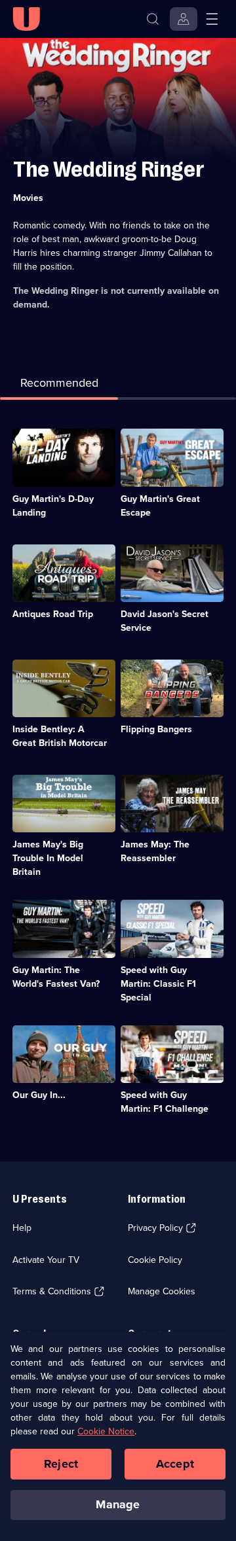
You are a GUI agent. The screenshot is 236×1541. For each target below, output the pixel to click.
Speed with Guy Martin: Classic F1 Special (158, 983)
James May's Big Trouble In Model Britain (47, 858)
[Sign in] (183, 19)
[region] (118, 1436)
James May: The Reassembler (155, 851)
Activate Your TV (45, 1260)
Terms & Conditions (51, 1291)
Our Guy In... (39, 1095)
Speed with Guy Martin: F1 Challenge (164, 1102)
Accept (175, 1463)
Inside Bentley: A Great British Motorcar (59, 736)
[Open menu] (212, 19)
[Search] (153, 19)
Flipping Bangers (156, 729)
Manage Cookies (161, 1291)
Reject (61, 1463)
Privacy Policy (155, 1228)
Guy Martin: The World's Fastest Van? (56, 977)
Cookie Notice (105, 1431)
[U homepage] (26, 19)
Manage (118, 1504)
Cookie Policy (155, 1260)
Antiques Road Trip (52, 614)
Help (21, 1228)
